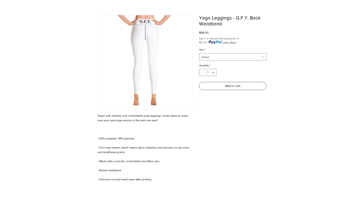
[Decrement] (202, 72)
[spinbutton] (207, 72)
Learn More (229, 42)
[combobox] (232, 57)
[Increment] (213, 72)
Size (202, 49)
